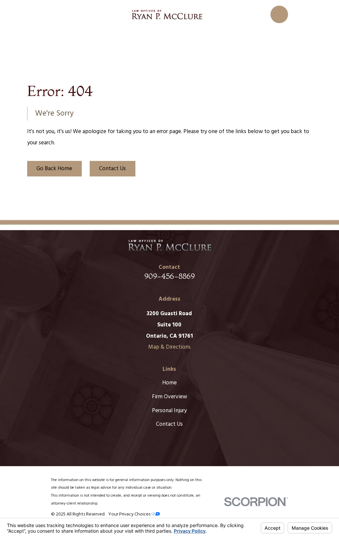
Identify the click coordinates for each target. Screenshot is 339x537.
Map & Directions (169, 347)
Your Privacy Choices (129, 514)
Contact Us (112, 168)
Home (169, 382)
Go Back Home (54, 168)
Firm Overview (169, 396)
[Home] (166, 15)
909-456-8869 (169, 276)
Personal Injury (169, 410)
